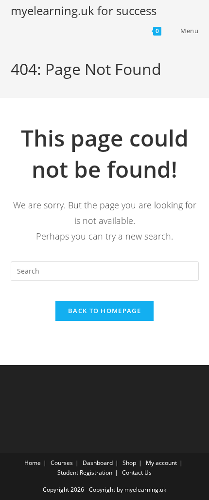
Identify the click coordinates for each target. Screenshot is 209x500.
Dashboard (98, 463)
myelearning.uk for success (84, 10)
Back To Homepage (104, 310)
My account (161, 463)
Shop (129, 463)
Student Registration (84, 472)
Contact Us (137, 472)
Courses (62, 463)
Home (32, 463)
